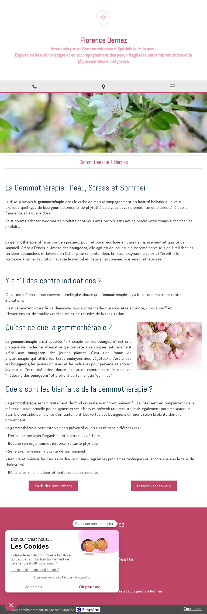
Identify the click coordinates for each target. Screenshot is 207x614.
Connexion (193, 608)
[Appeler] (34, 86)
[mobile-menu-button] (172, 86)
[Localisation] (103, 86)
